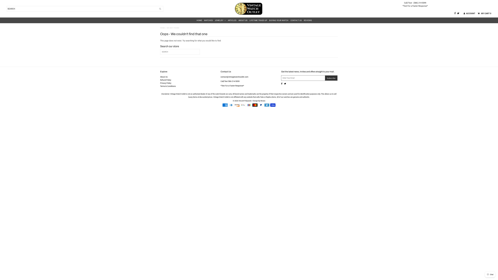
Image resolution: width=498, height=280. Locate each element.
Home (162, 28)
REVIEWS (308, 20)
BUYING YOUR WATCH (278, 20)
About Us (164, 77)
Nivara (263, 101)
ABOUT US (242, 20)
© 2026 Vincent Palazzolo (242, 101)
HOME (199, 20)
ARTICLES (232, 20)
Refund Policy (165, 80)
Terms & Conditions (168, 86)
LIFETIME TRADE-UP (258, 20)
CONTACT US (296, 20)
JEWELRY (219, 20)
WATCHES (208, 20)
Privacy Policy (165, 83)
